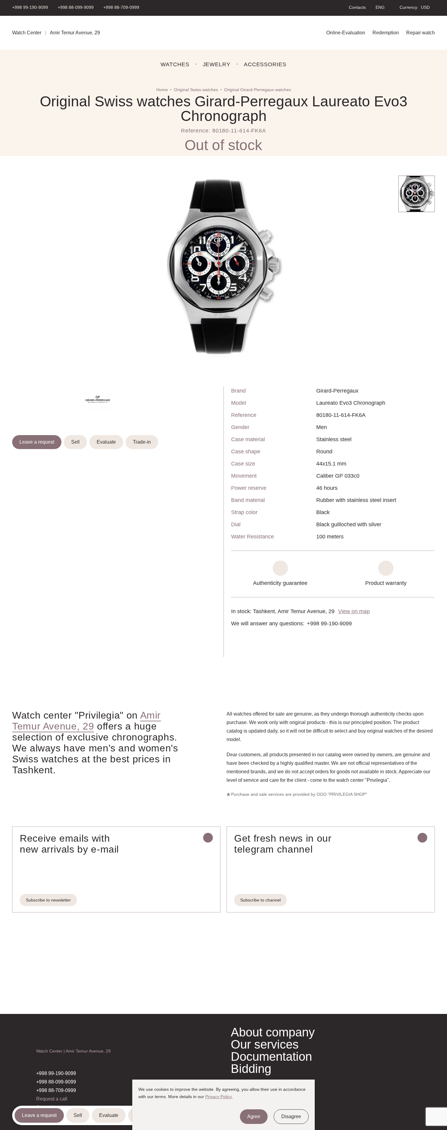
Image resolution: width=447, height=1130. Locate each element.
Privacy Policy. (219, 1096)
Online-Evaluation (345, 32)
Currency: (409, 7)
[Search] (335, 7)
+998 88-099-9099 (76, 7)
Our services (265, 1044)
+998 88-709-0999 (121, 7)
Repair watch (420, 32)
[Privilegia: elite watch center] (223, 33)
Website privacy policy (249, 1099)
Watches (175, 64)
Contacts (357, 7)
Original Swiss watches (196, 90)
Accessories (265, 64)
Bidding (251, 1069)
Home (162, 90)
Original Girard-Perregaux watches (257, 90)
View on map (354, 611)
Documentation (271, 1056)
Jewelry (216, 64)
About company (273, 1032)
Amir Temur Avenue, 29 (86, 721)
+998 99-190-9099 (30, 7)
